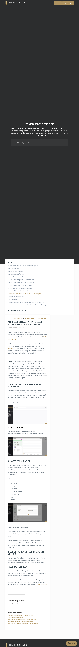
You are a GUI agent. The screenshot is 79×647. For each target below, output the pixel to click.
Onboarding (11, 348)
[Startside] (15, 2)
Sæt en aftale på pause (15, 271)
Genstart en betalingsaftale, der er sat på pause (22, 277)
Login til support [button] (68, 3)
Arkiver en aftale (13, 299)
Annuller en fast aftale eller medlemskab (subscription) (25, 294)
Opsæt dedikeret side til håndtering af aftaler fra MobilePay (26, 302)
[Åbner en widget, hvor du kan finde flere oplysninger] (71, 643)
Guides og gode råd (19, 311)
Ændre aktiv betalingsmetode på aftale (20, 285)
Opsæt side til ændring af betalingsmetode (21, 621)
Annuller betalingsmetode (16, 296)
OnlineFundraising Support (15, 318)
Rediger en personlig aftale (16, 268)
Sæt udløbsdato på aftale (16, 274)
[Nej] (17, 602)
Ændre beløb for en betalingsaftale (19, 291)
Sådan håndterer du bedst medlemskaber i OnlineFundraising (27, 305)
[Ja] (15, 602)
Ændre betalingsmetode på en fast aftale (21, 282)
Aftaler (40, 318)
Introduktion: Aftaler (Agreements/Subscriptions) (23, 266)
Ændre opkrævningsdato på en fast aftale (21, 280)
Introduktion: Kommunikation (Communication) (22, 619)
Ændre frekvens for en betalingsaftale (20, 288)
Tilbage (45, 318)
